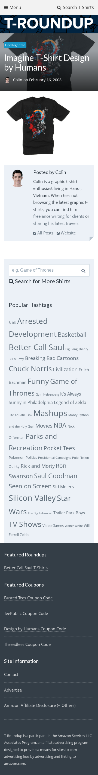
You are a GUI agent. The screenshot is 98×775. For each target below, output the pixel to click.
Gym (39, 394)
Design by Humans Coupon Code (35, 628)
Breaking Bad (40, 358)
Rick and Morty (38, 466)
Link (29, 415)
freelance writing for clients (58, 216)
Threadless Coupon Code (27, 644)
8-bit (12, 322)
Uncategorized (15, 45)
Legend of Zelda (70, 402)
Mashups (50, 413)
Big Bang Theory (76, 349)
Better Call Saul (36, 347)
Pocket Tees (59, 448)
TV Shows (25, 524)
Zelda (24, 534)
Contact (11, 674)
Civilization (65, 369)
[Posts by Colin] (17, 179)
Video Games (53, 525)
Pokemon (16, 457)
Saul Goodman (55, 475)
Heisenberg (51, 394)
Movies (44, 425)
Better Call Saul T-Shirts (26, 567)
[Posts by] (8, 79)
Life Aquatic (17, 415)
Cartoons (68, 358)
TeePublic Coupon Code (26, 613)
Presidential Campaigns (54, 458)
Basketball (72, 334)
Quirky (14, 466)
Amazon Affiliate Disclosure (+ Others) (39, 705)
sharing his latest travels (55, 223)
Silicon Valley (32, 497)
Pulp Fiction (80, 458)
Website (68, 233)
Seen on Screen (30, 486)
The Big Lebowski (40, 513)
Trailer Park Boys (69, 512)
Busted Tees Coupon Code (28, 597)
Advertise (13, 690)
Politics (31, 457)
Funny (38, 381)
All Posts (44, 233)
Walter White (74, 526)
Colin (18, 79)
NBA (60, 425)
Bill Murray (16, 359)
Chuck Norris (30, 368)
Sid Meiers (63, 487)
